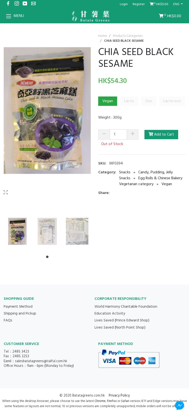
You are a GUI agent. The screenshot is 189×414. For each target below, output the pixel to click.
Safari (125, 401)
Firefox (112, 401)
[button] (47, 257)
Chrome (100, 401)
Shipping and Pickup (20, 314)
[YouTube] (25, 4)
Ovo (148, 101)
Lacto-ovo (172, 101)
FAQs (8, 320)
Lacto (129, 101)
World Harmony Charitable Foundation (125, 307)
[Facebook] (8, 4)
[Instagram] (16, 4)
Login (124, 4)
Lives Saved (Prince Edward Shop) (121, 320)
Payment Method (18, 307)
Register (139, 4)
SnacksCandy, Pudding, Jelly (146, 172)
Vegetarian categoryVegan (145, 184)
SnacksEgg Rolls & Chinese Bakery (150, 178)
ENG (176, 4)
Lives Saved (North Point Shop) (119, 328)
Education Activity (109, 314)
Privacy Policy (119, 396)
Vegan (107, 101)
